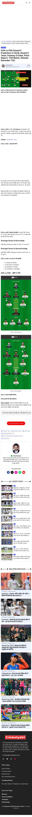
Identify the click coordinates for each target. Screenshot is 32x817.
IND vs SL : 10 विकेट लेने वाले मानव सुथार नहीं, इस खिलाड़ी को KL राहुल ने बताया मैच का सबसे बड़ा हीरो (21, 512)
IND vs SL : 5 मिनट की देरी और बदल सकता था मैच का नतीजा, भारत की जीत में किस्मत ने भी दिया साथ (21, 550)
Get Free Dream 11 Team (16, 423)
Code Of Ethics (6, 768)
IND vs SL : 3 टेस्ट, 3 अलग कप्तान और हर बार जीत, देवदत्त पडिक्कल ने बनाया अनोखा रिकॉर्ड (21, 535)
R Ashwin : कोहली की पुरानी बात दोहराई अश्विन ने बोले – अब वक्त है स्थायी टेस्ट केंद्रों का (16, 620)
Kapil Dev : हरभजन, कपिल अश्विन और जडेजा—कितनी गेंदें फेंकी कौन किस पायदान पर (16, 594)
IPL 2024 (4, 784)
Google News (11, 810)
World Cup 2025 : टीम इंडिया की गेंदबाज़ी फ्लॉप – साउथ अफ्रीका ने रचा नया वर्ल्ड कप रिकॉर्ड (16, 700)
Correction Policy (6, 771)
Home (3, 41)
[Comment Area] (28, 66)
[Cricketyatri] (8, 2)
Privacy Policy (20, 810)
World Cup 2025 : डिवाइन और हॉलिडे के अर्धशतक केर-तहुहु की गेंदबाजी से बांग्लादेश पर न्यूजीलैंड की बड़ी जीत (14, 647)
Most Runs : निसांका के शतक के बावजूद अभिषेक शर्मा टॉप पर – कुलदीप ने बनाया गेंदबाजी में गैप (16, 726)
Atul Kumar (10, 65)
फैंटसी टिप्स (8, 41)
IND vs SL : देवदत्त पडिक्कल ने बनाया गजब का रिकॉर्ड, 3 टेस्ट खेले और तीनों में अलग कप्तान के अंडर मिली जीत (22, 527)
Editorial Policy (6, 774)
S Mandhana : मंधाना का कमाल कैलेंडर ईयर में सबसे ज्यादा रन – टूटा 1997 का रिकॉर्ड (15, 674)
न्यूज (14, 485)
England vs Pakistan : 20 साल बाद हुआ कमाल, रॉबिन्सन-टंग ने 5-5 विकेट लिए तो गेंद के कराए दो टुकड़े (21, 489)
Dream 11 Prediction (13, 784)
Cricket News (24, 784)
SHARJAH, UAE (12, 139)
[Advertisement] (16, 23)
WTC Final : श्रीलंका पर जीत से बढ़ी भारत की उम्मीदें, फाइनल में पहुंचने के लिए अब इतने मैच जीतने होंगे (21, 558)
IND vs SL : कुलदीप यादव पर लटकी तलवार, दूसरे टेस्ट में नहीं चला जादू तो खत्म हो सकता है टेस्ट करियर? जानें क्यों (21, 520)
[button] (26, 2)
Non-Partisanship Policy (8, 776)
